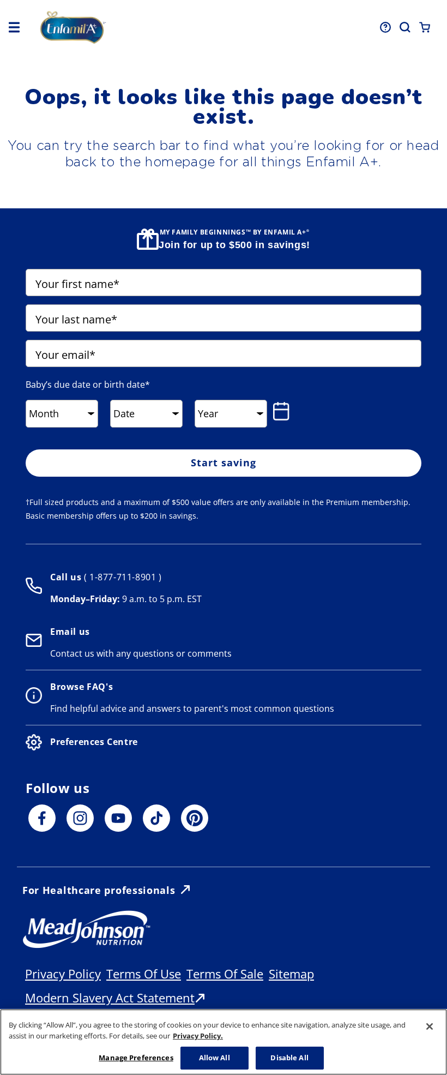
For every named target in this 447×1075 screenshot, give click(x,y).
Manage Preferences (136, 1057)
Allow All (214, 1057)
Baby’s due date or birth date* (88, 385)
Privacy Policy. (198, 1036)
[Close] (430, 1026)
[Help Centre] (385, 27)
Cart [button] (424, 27)
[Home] (120, 27)
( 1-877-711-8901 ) (121, 577)
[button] (14, 27)
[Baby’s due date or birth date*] (283, 411)
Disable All (289, 1057)
